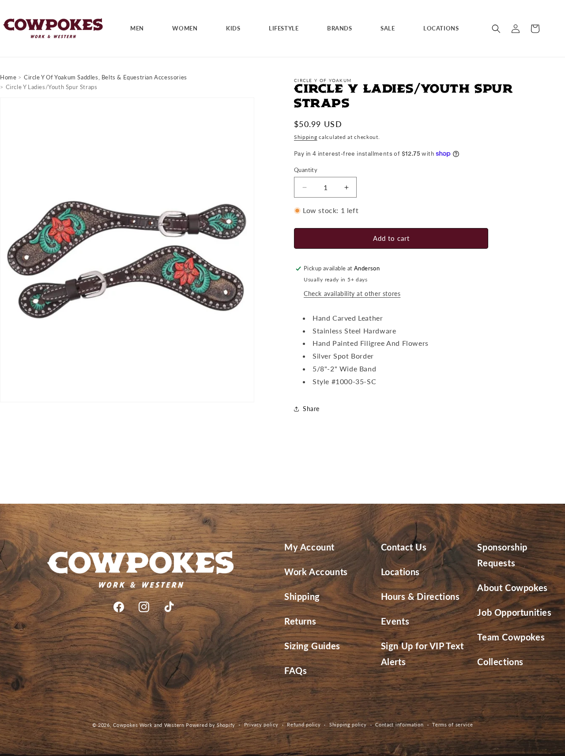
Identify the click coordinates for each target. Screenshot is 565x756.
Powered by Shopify (210, 725)
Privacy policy (261, 724)
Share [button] (311, 408)
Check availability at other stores (352, 293)
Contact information (399, 724)
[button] (140, 28)
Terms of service (452, 724)
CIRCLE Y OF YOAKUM (322, 80)
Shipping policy (348, 724)
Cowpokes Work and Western (149, 725)
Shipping (305, 137)
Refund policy (303, 724)
